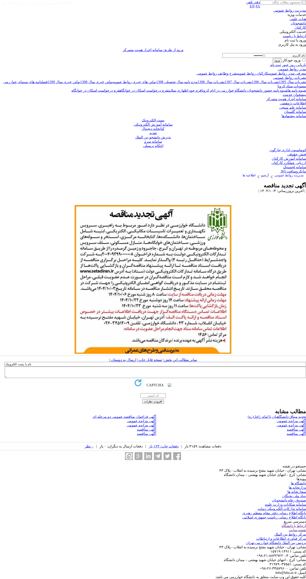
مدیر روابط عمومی (292, 69)
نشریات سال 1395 (292, 82)
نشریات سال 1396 (265, 82)
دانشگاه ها (298, 483)
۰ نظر (89, 446)
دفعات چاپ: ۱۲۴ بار (164, 446)
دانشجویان (298, 23)
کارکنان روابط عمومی (252, 73)
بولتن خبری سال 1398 (96, 82)
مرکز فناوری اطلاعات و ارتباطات (281, 538)
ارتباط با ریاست (294, 36)
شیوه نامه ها (297, 90)
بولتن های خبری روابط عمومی (134, 82)
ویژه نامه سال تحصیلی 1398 (177, 82)
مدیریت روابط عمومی (289, 10)
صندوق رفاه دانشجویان (289, 500)
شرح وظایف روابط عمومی (216, 73)
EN (252, 6)
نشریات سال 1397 (238, 82)
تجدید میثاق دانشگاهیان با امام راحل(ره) (277, 417)
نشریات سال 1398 (211, 82)
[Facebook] (177, 456)
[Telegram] (158, 456)
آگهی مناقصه (296, 429)
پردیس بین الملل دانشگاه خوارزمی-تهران (276, 543)
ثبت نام (275, 65)
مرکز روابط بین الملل (290, 534)
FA (258, 6)
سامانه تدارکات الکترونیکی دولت (282, 509)
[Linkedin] (148, 456)
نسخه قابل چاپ (150, 360)
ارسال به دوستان (123, 360)
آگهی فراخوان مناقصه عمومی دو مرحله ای (124, 417)
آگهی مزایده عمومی (291, 421)
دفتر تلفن (253, 2)
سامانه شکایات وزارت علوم (285, 504)
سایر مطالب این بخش (180, 360)
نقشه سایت (297, 530)
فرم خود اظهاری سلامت (185, 90)
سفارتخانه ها (296, 492)
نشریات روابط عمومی (289, 78)
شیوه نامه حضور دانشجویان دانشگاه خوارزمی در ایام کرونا (245, 90)
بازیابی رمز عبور (294, 65)
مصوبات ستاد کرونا (292, 86)
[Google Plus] (138, 456)
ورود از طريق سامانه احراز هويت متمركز (153, 50)
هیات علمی (297, 19)
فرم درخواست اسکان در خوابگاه (144, 90)
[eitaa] (129, 456)
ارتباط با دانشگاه (294, 526)
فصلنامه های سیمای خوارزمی (25, 82)
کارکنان (300, 27)
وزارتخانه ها (297, 487)
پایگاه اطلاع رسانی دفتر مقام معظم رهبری (274, 513)
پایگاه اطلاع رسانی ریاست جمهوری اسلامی (274, 517)
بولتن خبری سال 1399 (64, 82)
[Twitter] (167, 456)
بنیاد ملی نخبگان (294, 496)
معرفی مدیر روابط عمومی (287, 73)
